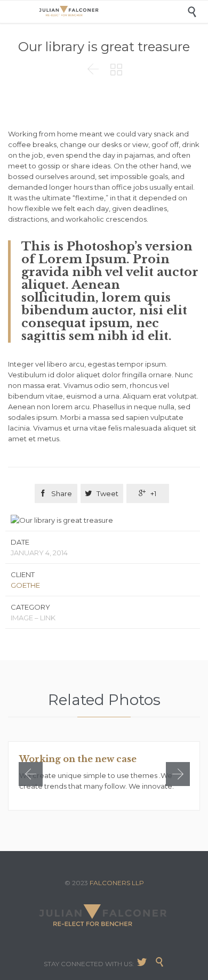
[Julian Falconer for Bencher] (112, 12)
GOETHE (25, 585)
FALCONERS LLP (117, 883)
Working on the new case (78, 759)
